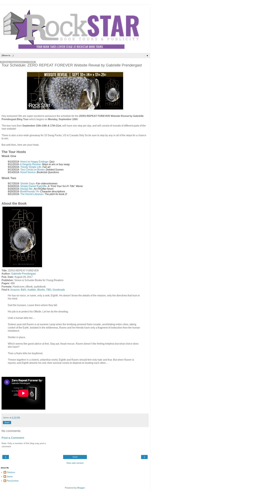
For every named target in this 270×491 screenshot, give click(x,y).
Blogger (81, 487)
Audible (31, 289)
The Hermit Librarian (31, 194)
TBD (48, 289)
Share (7, 422)
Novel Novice (27, 172)
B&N (23, 289)
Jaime (10, 476)
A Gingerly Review (30, 164)
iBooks (41, 289)
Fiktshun (11, 472)
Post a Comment (13, 437)
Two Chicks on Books (32, 169)
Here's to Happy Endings (34, 161)
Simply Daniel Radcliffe (33, 186)
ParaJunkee (13, 480)
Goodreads (58, 289)
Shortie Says (27, 183)
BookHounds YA (29, 191)
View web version (75, 463)
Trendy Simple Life (30, 167)
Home (75, 457)
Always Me (26, 188)
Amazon (15, 289)
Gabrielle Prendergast (23, 273)
